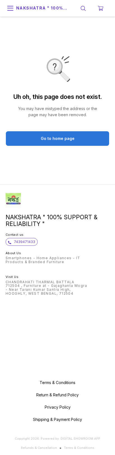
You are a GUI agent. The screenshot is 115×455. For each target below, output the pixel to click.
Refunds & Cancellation (39, 448)
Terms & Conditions (79, 448)
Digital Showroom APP (80, 438)
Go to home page (58, 138)
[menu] (10, 8)
